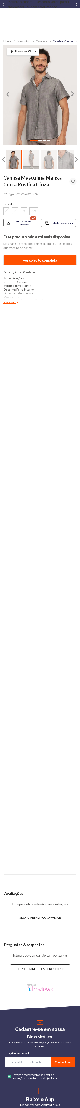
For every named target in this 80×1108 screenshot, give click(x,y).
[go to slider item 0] (14, 159)
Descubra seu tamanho (24, 223)
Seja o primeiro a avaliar (40, 917)
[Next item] (76, 4)
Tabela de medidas (62, 223)
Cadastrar (63, 1062)
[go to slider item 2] (49, 159)
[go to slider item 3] (66, 159)
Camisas (41, 41)
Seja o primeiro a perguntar (40, 969)
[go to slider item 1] (31, 159)
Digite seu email (18, 1053)
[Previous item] (3, 4)
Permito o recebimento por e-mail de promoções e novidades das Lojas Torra (34, 1076)
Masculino (23, 41)
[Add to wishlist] (73, 181)
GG (33, 211)
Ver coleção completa (40, 260)
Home (7, 41)
